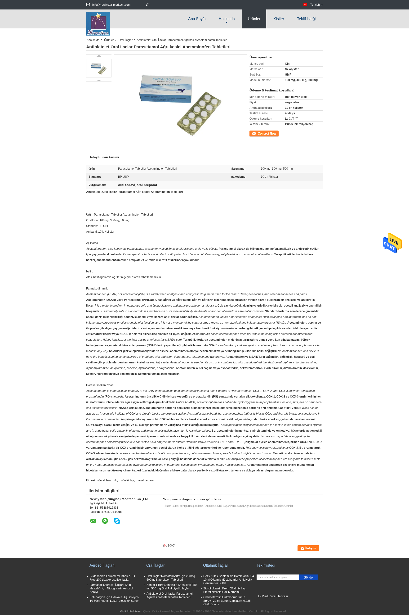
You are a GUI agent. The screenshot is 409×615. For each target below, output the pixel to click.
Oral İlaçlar (126, 40)
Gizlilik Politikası (130, 611)
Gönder (309, 577)
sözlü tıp (127, 480)
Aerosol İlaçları (102, 565)
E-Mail (263, 596)
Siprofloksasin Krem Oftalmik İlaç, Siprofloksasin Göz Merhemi (224, 590)
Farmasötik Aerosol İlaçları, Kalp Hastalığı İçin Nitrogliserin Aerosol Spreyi (111, 588)
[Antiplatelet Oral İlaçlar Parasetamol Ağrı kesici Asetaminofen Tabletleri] (98, 68)
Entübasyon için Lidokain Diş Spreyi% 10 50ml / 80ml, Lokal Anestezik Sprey (114, 599)
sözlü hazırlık (107, 480)
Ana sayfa (197, 19)
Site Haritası (279, 596)
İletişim (253, 133)
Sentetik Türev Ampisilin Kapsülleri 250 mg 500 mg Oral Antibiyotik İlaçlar (172, 586)
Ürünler (254, 19)
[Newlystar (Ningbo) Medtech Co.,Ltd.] (98, 23)
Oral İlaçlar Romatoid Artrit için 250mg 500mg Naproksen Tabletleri (171, 577)
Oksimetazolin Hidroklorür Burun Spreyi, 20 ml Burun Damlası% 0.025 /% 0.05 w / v (227, 601)
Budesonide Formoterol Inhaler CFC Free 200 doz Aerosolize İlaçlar (113, 577)
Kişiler (278, 19)
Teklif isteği (306, 19)
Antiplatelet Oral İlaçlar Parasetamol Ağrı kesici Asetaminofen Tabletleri (170, 595)
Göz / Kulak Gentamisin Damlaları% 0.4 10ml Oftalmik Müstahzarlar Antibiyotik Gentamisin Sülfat (228, 579)
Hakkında (227, 19)
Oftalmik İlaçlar (215, 565)
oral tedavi (146, 480)
